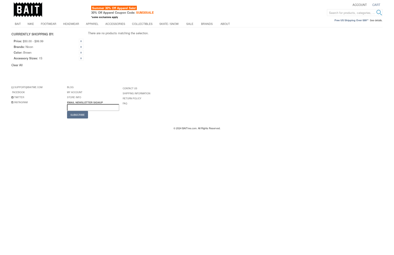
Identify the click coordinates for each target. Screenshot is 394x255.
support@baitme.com (28, 87)
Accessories (115, 24)
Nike (31, 24)
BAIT (18, 24)
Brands (207, 24)
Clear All (17, 65)
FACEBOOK (18, 92)
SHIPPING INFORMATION (136, 93)
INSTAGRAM (21, 102)
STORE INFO (74, 97)
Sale (189, 24)
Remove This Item (81, 41)
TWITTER (19, 97)
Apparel (92, 24)
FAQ (125, 103)
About (225, 24)
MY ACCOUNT (74, 92)
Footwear (48, 24)
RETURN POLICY (132, 98)
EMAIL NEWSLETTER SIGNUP (85, 102)
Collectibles (142, 24)
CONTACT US (130, 88)
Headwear (71, 24)
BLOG (70, 87)
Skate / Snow (169, 24)
